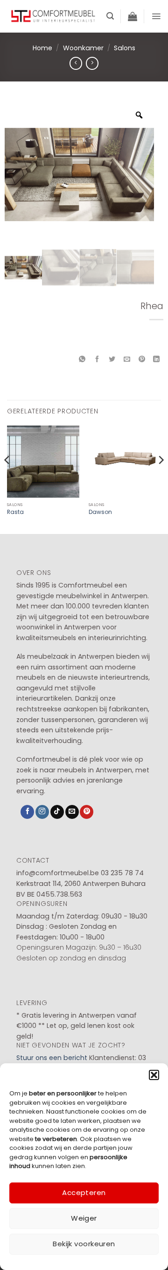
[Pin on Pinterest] (141, 359)
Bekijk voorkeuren (84, 1244)
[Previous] (7, 479)
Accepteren (84, 1192)
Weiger (84, 1218)
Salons (124, 48)
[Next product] (76, 63)
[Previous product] (92, 63)
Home (42, 48)
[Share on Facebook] (97, 359)
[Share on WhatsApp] (82, 359)
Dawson (100, 512)
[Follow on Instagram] (42, 812)
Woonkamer (83, 48)
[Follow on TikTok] (57, 812)
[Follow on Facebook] (27, 812)
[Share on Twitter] (112, 359)
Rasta (15, 512)
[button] (154, 1075)
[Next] (160, 479)
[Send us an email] (72, 812)
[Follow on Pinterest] (86, 812)
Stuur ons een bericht (51, 1057)
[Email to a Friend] (126, 359)
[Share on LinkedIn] (156, 359)
